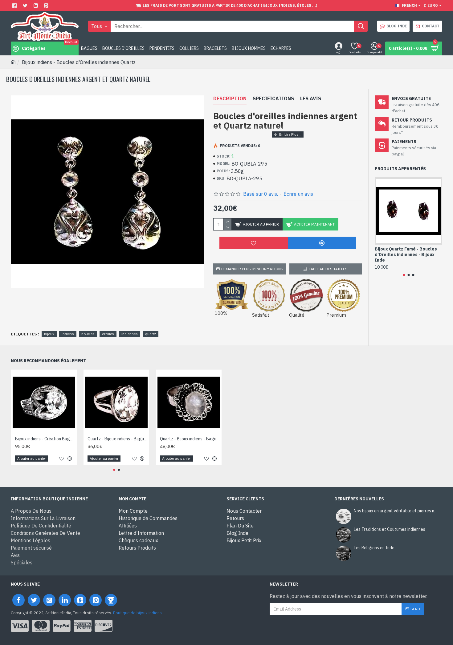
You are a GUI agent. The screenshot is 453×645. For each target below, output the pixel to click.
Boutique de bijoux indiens (137, 612)
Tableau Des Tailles (328, 268)
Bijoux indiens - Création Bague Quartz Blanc (45, 439)
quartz (150, 333)
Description (230, 98)
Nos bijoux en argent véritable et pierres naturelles (396, 511)
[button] (404, 275)
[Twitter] (26, 5)
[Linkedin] (36, 5)
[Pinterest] (47, 5)
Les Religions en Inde (374, 548)
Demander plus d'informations (252, 268)
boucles (88, 333)
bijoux (49, 333)
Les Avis (310, 98)
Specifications (273, 98)
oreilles (108, 333)
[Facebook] (15, 5)
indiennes (129, 333)
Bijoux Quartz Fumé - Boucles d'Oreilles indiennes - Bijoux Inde (406, 254)
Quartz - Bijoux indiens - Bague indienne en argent (118, 439)
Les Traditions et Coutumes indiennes (389, 529)
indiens (68, 333)
